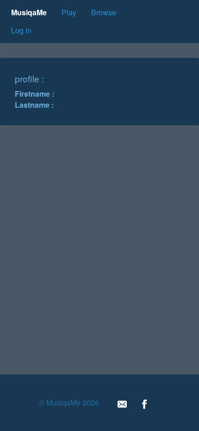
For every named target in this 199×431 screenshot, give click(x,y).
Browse (103, 12)
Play (69, 12)
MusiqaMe (29, 12)
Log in (21, 30)
